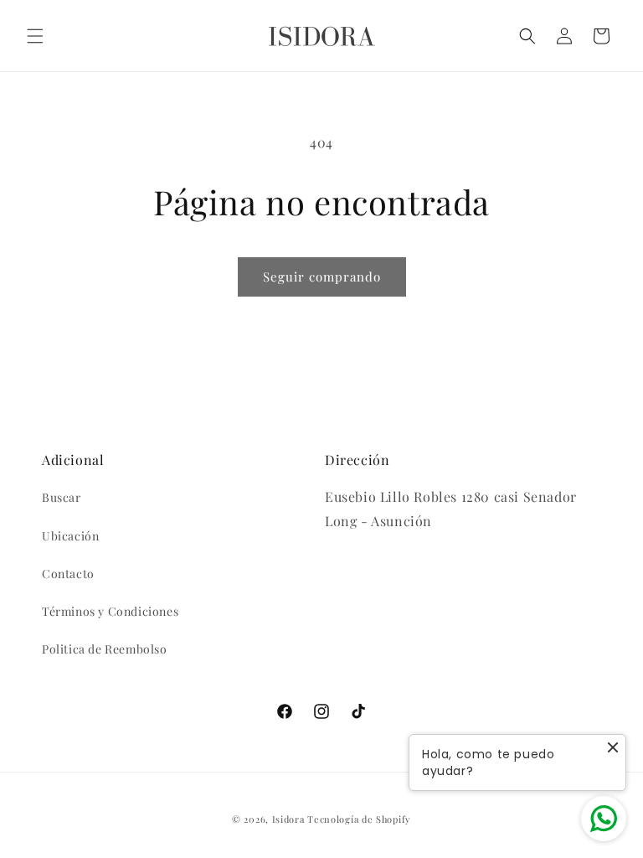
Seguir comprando (322, 276)
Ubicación (70, 536)
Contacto (68, 573)
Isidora (288, 819)
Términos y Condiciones (110, 611)
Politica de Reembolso (104, 649)
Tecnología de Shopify (359, 819)
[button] (35, 36)
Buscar (61, 497)
